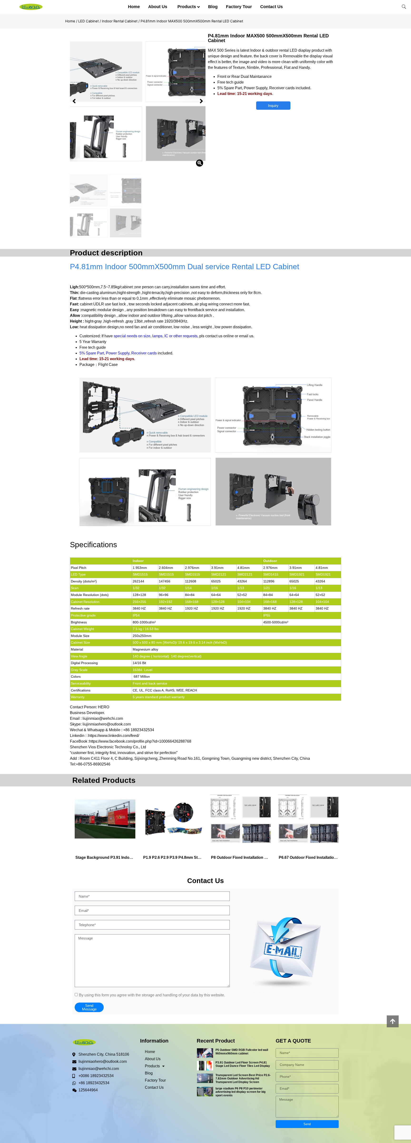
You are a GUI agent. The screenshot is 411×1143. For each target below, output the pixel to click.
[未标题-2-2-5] (138, 101)
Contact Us (271, 6)
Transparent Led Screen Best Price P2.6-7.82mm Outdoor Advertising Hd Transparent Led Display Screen (243, 1078)
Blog (213, 6)
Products (186, 6)
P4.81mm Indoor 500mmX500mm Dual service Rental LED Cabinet (184, 266)
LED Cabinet (88, 21)
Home (134, 6)
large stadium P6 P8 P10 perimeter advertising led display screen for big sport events (240, 1092)
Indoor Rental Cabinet (119, 21)
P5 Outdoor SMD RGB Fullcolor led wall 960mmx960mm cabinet (241, 1051)
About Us (157, 6)
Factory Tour (239, 6)
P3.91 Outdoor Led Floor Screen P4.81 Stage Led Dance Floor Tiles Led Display (242, 1064)
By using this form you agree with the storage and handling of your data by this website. (152, 995)
